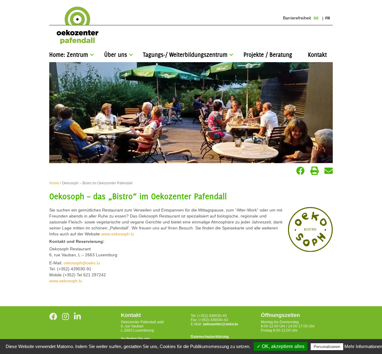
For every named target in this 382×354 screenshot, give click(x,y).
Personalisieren (327, 346)
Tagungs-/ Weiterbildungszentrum (185, 54)
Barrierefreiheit (297, 18)
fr (327, 18)
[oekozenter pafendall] (75, 25)
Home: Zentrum (68, 54)
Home (54, 183)
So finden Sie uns (135, 339)
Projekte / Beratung (268, 54)
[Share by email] (328, 171)
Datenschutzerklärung (210, 337)
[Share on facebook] (300, 171)
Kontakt (317, 54)
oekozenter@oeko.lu (220, 324)
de (317, 18)
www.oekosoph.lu (118, 234)
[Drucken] (314, 171)
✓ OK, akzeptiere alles (280, 346)
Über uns (115, 54)
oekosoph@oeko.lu (82, 262)
